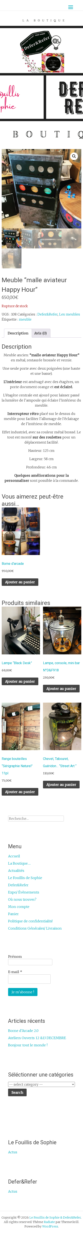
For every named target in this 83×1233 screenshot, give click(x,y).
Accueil (14, 856)
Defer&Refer (47, 314)
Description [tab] (18, 333)
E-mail (15, 972)
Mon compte (18, 907)
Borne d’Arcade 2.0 (23, 1031)
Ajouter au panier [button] (20, 582)
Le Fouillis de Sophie (25, 878)
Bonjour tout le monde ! (27, 1045)
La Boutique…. (19, 863)
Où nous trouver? (22, 899)
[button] (74, 156)
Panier (13, 914)
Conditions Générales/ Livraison (35, 928)
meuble (25, 319)
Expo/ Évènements (23, 892)
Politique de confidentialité (30, 921)
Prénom (15, 956)
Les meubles (69, 314)
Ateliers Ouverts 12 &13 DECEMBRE (37, 1038)
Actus (12, 1152)
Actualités (16, 870)
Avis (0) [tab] (40, 333)
